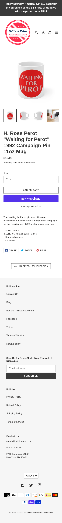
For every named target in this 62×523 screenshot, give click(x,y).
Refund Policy (13, 405)
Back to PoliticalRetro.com (20, 310)
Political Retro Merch (26, 513)
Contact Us (12, 294)
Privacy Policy (13, 396)
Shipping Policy (14, 413)
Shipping (7, 162)
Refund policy (13, 343)
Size (5, 173)
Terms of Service (15, 335)
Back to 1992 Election (33, 266)
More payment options (31, 206)
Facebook (11, 318)
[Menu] (56, 32)
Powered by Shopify (44, 513)
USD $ (30, 475)
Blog (8, 302)
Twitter (9, 327)
